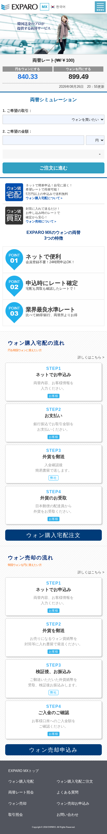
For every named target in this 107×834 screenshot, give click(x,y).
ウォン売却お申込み (73, 803)
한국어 (60, 7)
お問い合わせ (67, 814)
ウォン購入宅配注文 (53, 535)
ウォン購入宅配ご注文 (75, 781)
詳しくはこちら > (91, 357)
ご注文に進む (53, 168)
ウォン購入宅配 (21, 781)
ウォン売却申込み (53, 750)
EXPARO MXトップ (23, 771)
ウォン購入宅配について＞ (44, 198)
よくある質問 (67, 792)
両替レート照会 (21, 792)
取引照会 (16, 814)
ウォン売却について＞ (41, 221)
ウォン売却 (17, 803)
